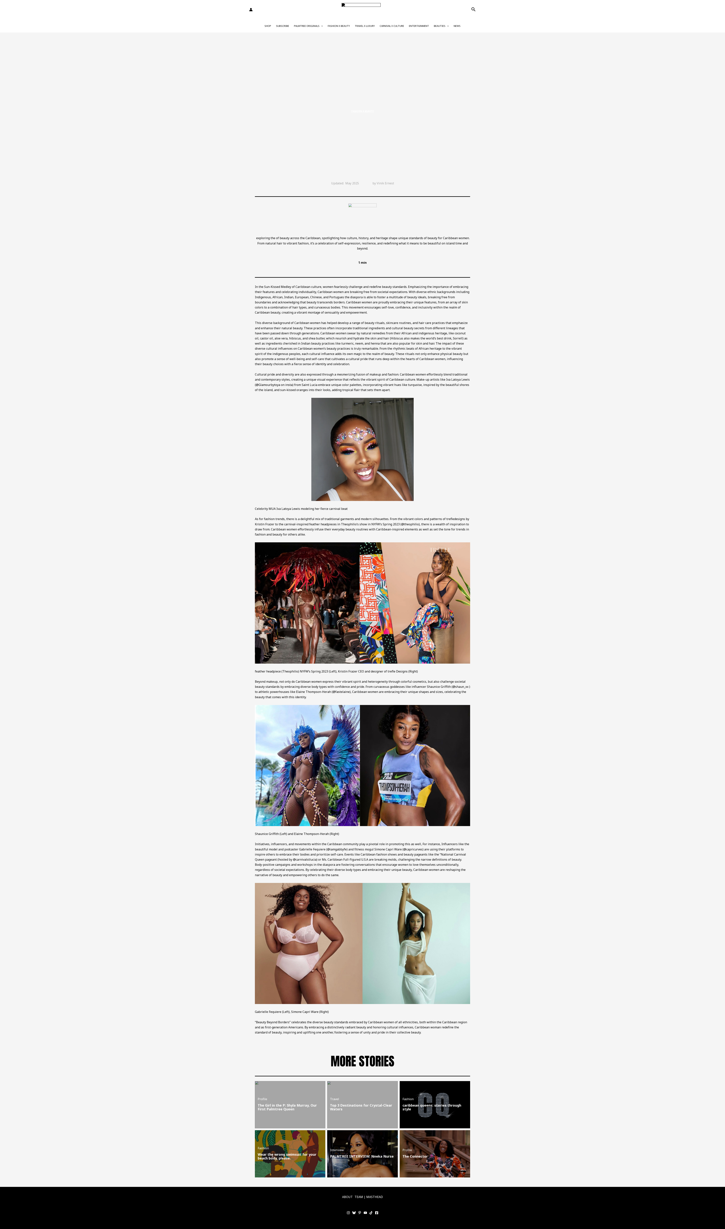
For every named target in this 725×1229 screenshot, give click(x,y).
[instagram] (348, 1212)
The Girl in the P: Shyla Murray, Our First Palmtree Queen (287, 1107)
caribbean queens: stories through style (432, 1107)
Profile (262, 1099)
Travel (334, 1099)
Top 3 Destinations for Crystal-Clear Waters (361, 1107)
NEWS (457, 26)
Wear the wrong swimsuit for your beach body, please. (287, 1156)
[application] (321, 25)
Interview (337, 1150)
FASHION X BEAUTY (339, 26)
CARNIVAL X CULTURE (392, 26)
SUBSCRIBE (282, 26)
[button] (473, 9)
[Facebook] (376, 1212)
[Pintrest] (359, 1212)
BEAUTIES (439, 26)
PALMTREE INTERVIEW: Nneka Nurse (362, 1156)
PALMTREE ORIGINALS (306, 26)
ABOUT (347, 1197)
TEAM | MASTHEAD (369, 1197)
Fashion (408, 1099)
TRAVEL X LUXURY (365, 26)
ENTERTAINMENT (419, 26)
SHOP (268, 26)
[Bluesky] (354, 1212)
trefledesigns (455, 519)
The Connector (415, 1156)
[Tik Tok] (371, 1212)
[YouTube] (365, 1212)
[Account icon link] (251, 9)
